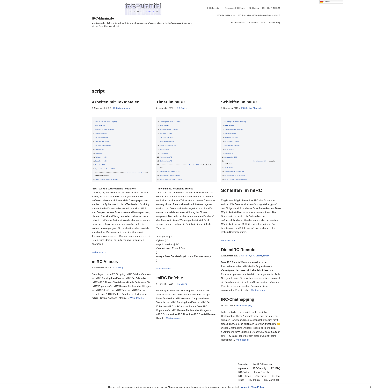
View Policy (257, 387)
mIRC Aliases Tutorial (102, 141)
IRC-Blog (275, 376)
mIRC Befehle (100, 125)
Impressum (243, 368)
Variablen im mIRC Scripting (104, 129)
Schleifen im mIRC (101, 161)
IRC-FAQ (275, 368)
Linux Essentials (237, 22)
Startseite (243, 364)
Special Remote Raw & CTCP (105, 169)
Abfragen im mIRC (101, 157)
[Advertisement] (186, 52)
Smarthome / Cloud (256, 22)
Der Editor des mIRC (102, 137)
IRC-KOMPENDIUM (271, 8)
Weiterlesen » (99, 252)
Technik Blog (274, 22)
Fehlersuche (99, 153)
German (326, 2)
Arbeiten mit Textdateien (115, 102)
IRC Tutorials (244, 376)
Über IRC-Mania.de (262, 364)
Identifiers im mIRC (101, 133)
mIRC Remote (99, 149)
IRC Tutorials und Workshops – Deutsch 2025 (259, 15)
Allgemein (257, 108)
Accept (245, 387)
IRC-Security (213, 8)
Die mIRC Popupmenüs (103, 145)
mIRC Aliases (105, 261)
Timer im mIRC (100, 165)
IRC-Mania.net (271, 380)
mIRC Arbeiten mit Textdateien (134, 173)
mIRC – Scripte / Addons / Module (106, 179)
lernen (127, 108)
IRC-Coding (253, 8)
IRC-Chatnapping (237, 299)
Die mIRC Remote (238, 249)
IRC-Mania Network (226, 15)
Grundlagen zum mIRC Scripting (106, 121)
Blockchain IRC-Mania (235, 8)
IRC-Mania (254, 380)
